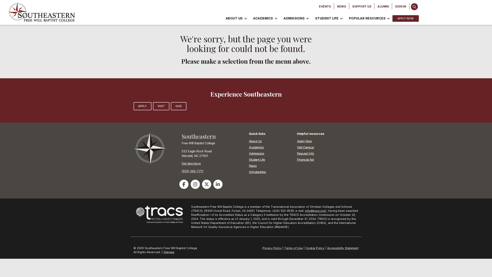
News (253, 166)
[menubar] (362, 6)
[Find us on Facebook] (184, 184)
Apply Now (405, 18)
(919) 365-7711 (192, 171)
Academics (256, 147)
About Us (255, 141)
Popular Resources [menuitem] (367, 18)
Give (178, 106)
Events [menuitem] (325, 6)
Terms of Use (293, 248)
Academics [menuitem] (263, 18)
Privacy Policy (272, 248)
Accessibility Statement (343, 248)
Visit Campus (305, 147)
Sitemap (169, 252)
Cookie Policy (315, 248)
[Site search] (414, 6)
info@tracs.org (315, 210)
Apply (142, 106)
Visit (161, 106)
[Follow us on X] (206, 184)
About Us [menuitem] (234, 18)
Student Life (257, 160)
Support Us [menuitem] (361, 6)
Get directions (191, 163)
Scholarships (257, 172)
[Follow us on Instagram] (195, 184)
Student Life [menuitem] (327, 18)
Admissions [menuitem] (294, 18)
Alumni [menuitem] (383, 6)
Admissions (256, 153)
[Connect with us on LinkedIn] (218, 184)
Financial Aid (305, 160)
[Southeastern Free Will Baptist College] (65, 12)
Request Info (305, 153)
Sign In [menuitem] (400, 6)
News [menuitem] (341, 6)
